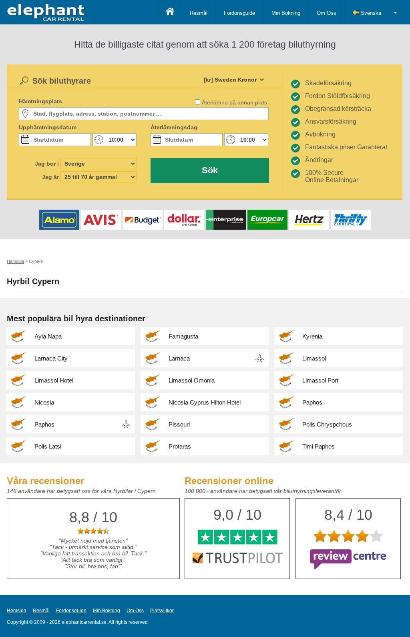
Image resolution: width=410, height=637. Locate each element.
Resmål (198, 13)
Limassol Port (320, 380)
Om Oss (326, 13)
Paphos (312, 402)
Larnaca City (51, 358)
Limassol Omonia (192, 380)
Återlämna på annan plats (234, 102)
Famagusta (183, 336)
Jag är (50, 177)
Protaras (180, 446)
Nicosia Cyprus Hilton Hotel (205, 402)
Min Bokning (285, 13)
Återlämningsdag (174, 127)
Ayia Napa (48, 336)
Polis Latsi (47, 446)
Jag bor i (47, 163)
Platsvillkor (162, 610)
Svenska (370, 13)
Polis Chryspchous (327, 424)
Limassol (314, 358)
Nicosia (44, 402)
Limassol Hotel (53, 380)
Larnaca (179, 358)
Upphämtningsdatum (47, 127)
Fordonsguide (239, 13)
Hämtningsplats (40, 101)
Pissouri (179, 424)
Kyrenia (312, 336)
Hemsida (16, 610)
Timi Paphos (318, 446)
